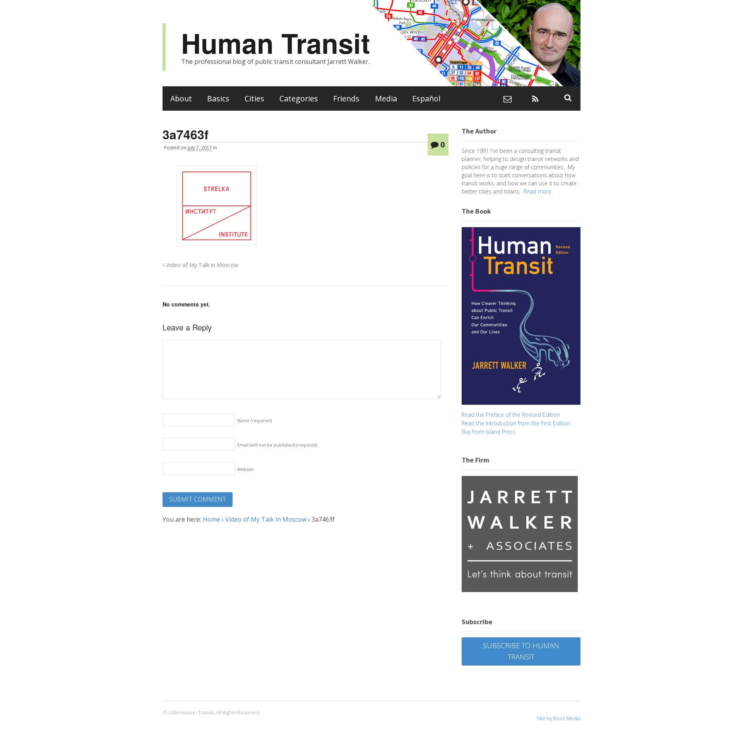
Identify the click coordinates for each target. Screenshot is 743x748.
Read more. (538, 191)
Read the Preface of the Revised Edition (511, 414)
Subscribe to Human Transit (521, 651)
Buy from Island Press (488, 431)
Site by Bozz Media (558, 718)
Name (254, 420)
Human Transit (275, 42)
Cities (254, 98)
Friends (346, 98)
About (181, 98)
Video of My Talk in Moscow (201, 265)
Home (211, 519)
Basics (218, 98)
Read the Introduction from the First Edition (516, 423)
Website (245, 469)
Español (426, 98)
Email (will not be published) (277, 445)
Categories (298, 98)
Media (386, 98)
